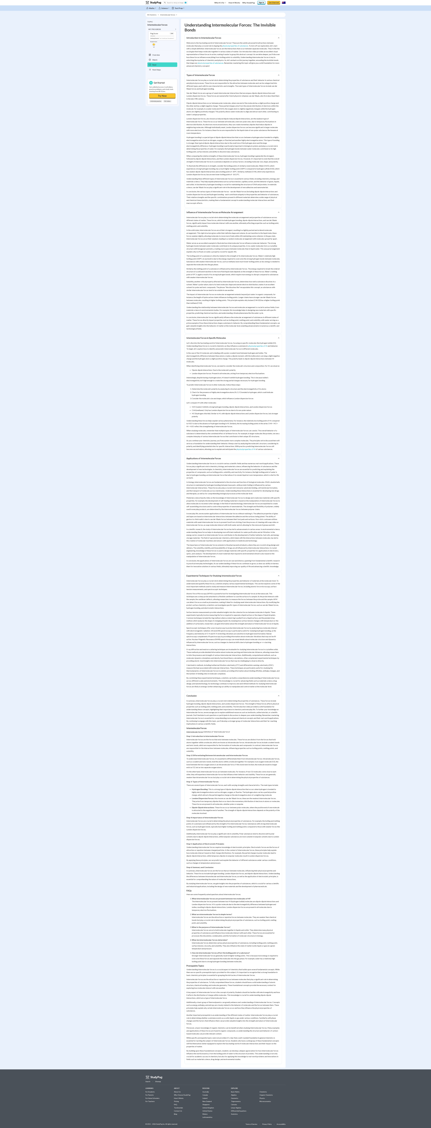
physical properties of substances (235, 46)
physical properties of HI (257, 346)
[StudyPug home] (153, 1077)
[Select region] (284, 2)
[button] (175, 2)
